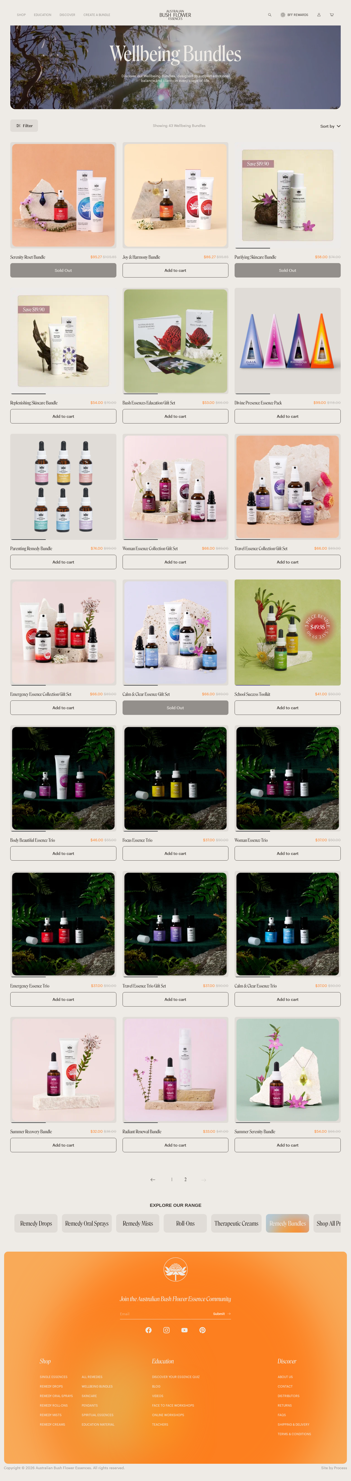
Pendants (90, 1405)
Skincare (89, 1396)
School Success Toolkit (252, 694)
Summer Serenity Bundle (255, 1131)
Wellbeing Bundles (97, 1386)
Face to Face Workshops (173, 1405)
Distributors (289, 1396)
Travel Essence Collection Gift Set (261, 548)
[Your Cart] (331, 15)
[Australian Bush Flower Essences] (175, 15)
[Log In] (319, 15)
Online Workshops (168, 1415)
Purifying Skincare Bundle (255, 257)
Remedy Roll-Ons (54, 1405)
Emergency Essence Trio (29, 986)
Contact (285, 1386)
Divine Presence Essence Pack (258, 403)
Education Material (98, 1424)
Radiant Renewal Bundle (142, 1131)
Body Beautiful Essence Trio (32, 840)
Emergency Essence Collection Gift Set (40, 694)
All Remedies (92, 1377)
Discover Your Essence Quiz (176, 1377)
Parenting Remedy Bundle (31, 548)
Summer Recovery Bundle (31, 1131)
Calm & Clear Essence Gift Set (146, 694)
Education (163, 1361)
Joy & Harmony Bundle (141, 257)
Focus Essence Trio (137, 840)
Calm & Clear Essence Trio (256, 986)
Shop (45, 1361)
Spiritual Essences (98, 1415)
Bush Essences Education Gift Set (149, 403)
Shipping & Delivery (293, 1424)
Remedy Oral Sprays (56, 1396)
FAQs (282, 1415)
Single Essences (54, 1377)
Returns (285, 1405)
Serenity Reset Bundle (27, 257)
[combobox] (276, 15)
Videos (157, 1396)
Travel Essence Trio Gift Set (144, 986)
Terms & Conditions (294, 1434)
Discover (287, 1361)
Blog (156, 1386)
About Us (285, 1377)
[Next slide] (333, 195)
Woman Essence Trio (251, 840)
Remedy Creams (52, 1424)
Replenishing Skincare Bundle (34, 403)
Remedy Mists (51, 1415)
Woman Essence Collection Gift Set (150, 548)
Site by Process (334, 1468)
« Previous (153, 1180)
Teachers (160, 1424)
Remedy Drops (51, 1386)
